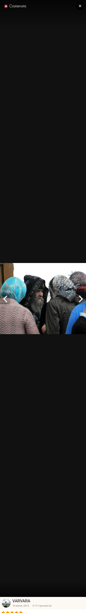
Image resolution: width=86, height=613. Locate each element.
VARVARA (21, 601)
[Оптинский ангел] (5, 299)
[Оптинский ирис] (81, 299)
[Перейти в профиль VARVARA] (6, 603)
